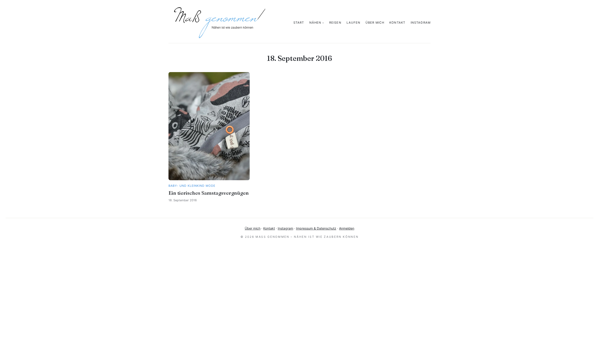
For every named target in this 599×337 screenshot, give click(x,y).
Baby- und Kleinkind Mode (191, 185)
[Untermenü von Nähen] (323, 23)
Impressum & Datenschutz (316, 228)
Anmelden (346, 228)
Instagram (285, 228)
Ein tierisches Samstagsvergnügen (208, 193)
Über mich (252, 228)
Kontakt (269, 228)
